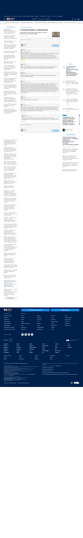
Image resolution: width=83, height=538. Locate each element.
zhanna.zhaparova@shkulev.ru (9, 378)
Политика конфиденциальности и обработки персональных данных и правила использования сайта (59, 374)
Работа (52, 323)
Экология (67, 321)
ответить (23, 61)
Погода (20, 16)
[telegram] (22, 334)
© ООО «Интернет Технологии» (23, 382)
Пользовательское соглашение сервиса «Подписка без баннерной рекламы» (55, 372)
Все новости (11, 27)
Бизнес (22, 317)
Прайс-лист (6, 317)
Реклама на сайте (7, 315)
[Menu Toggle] (4, 19)
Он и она (53, 315)
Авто (22, 315)
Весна (22, 319)
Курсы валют (43, 16)
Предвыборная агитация (9, 327)
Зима (38, 315)
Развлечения (54, 325)
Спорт (66, 315)
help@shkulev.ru (11, 375)
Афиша (32, 16)
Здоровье (23, 329)
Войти (25, 45)
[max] (29, 334)
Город (22, 321)
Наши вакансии (7, 323)
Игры (55, 16)
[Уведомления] (75, 19)
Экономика (67, 323)
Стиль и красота (68, 317)
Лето (38, 321)
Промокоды (60, 16)
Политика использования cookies (48, 369)
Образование (40, 329)
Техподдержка (7, 325)
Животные (23, 327)
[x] (32, 334)
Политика (53, 319)
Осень (52, 317)
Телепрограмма (26, 16)
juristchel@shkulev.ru (31, 374)
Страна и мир (68, 319)
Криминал (39, 317)
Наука (38, 325)
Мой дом (39, 323)
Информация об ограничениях (47, 367)
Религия (53, 327)
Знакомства (14, 16)
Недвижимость (7, 16)
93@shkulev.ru (17, 373)
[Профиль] (78, 19)
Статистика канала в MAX (9, 329)
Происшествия (54, 321)
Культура (39, 319)
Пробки (48, 16)
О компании (6, 319)
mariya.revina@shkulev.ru (8, 380)
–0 (58, 61)
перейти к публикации (27, 27)
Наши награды (7, 321)
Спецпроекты (68, 325)
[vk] (25, 334)
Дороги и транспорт (25, 323)
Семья (52, 329)
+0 (54, 61)
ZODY (52, 16)
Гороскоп (37, 16)
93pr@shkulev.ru (58, 365)
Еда (22, 325)
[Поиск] (72, 19)
